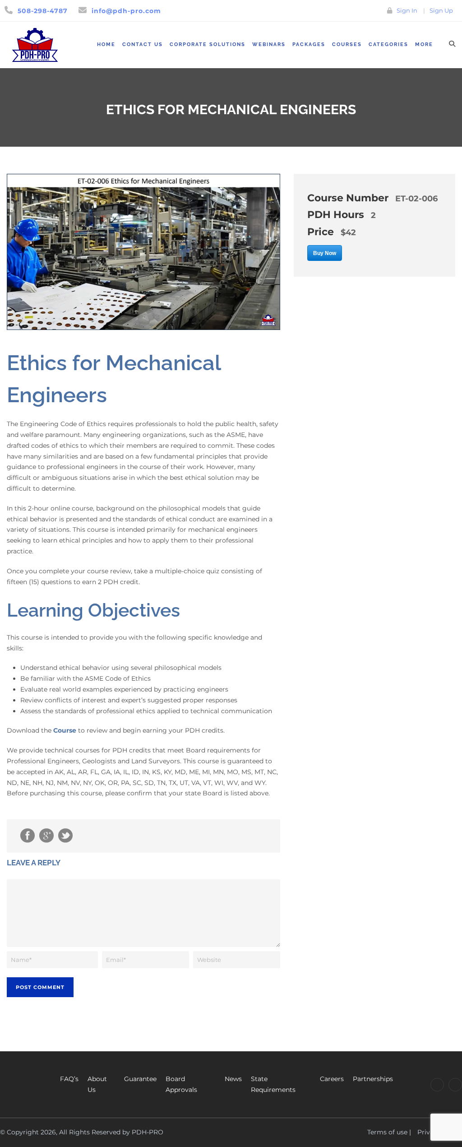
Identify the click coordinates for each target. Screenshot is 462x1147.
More (424, 44)
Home (106, 44)
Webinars (269, 44)
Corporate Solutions (207, 44)
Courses (347, 44)
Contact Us (142, 44)
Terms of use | (389, 1132)
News (233, 1079)
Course (64, 730)
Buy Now (324, 253)
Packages (308, 44)
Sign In (407, 10)
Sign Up (441, 10)
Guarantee (140, 1079)
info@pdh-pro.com (126, 11)
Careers (332, 1079)
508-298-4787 (43, 11)
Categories (388, 44)
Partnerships (373, 1079)
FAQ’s (69, 1079)
